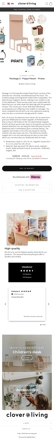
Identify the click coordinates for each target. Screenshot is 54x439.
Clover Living (27, 76)
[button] (6, 304)
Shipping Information (27, 185)
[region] (27, 304)
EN (12, 4)
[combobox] (11, 3)
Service (26, 429)
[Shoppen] (27, 353)
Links (26, 423)
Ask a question (27, 190)
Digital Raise (31, 437)
